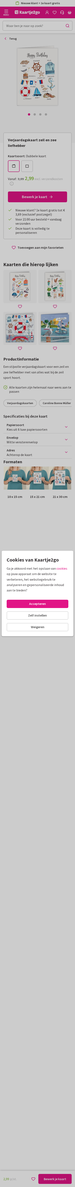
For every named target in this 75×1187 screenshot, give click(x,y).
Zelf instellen (37, 615)
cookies (61, 568)
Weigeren (37, 627)
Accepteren (37, 604)
